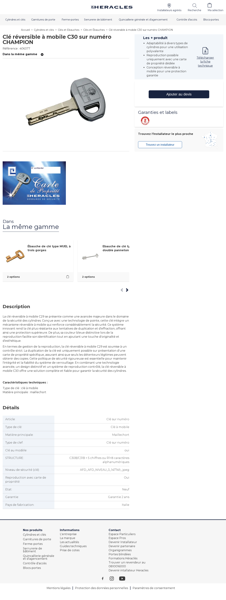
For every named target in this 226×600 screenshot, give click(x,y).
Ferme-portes (70, 19)
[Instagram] (114, 578)
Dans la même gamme (20, 54)
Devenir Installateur (123, 542)
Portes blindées (120, 554)
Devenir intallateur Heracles (128, 570)
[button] (169, 7)
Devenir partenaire (122, 546)
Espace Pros (117, 538)
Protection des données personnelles (101, 588)
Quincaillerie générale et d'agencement (143, 19)
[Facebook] (106, 578)
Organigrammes (120, 550)
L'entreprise (68, 534)
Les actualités (69, 542)
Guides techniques (73, 546)
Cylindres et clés (15, 19)
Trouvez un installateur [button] (160, 144)
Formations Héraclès (123, 558)
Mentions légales (58, 588)
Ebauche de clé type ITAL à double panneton (123, 248)
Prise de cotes (69, 550)
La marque (67, 538)
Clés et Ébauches (94, 29)
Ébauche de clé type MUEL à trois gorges (49, 248)
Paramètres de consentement (154, 588)
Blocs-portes (211, 19)
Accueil (25, 29)
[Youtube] (124, 578)
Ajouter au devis (179, 94)
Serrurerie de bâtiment (98, 19)
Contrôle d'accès (187, 19)
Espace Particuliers (122, 534)
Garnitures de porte (43, 19)
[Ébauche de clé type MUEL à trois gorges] (67, 277)
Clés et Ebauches (68, 29)
